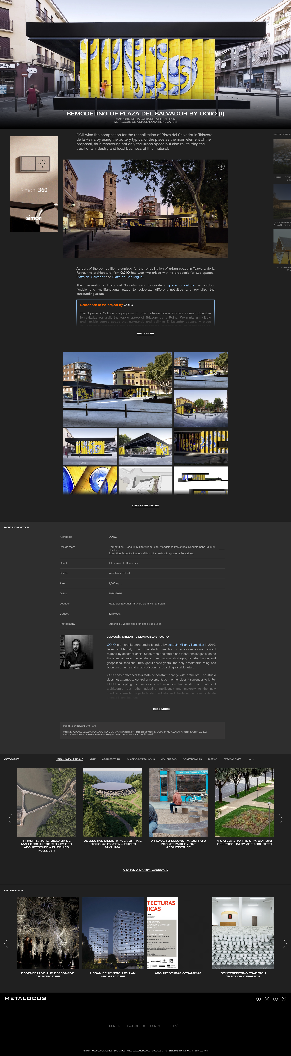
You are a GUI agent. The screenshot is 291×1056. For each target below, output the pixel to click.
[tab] (69, 759)
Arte (92, 759)
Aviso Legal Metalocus (138, 1051)
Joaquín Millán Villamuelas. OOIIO (138, 637)
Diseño (212, 759)
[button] (10, 819)
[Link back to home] (25, 999)
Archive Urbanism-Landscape (145, 870)
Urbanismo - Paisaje (69, 759)
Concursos (168, 759)
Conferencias (192, 759)
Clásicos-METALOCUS (141, 759)
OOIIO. (113, 537)
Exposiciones (232, 759)
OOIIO (125, 272)
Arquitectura (111, 759)
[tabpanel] (145, 820)
